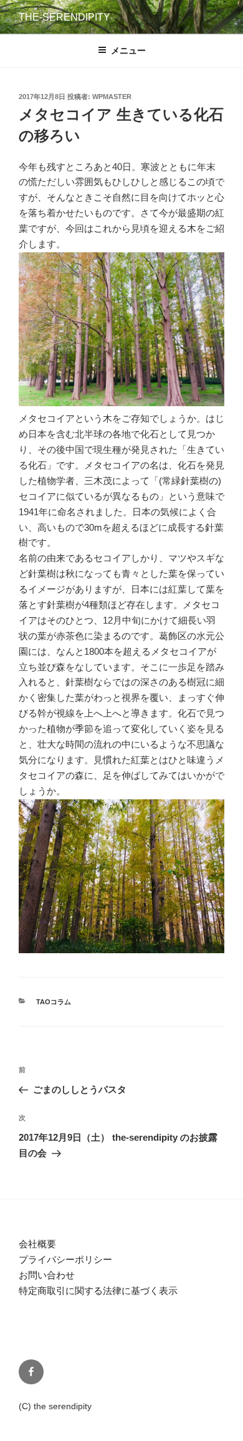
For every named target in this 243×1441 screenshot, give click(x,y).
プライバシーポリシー (65, 1259)
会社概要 (37, 1244)
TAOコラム (53, 1002)
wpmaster (111, 96)
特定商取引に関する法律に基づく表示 (98, 1290)
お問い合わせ (47, 1275)
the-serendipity (64, 17)
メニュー (128, 50)
